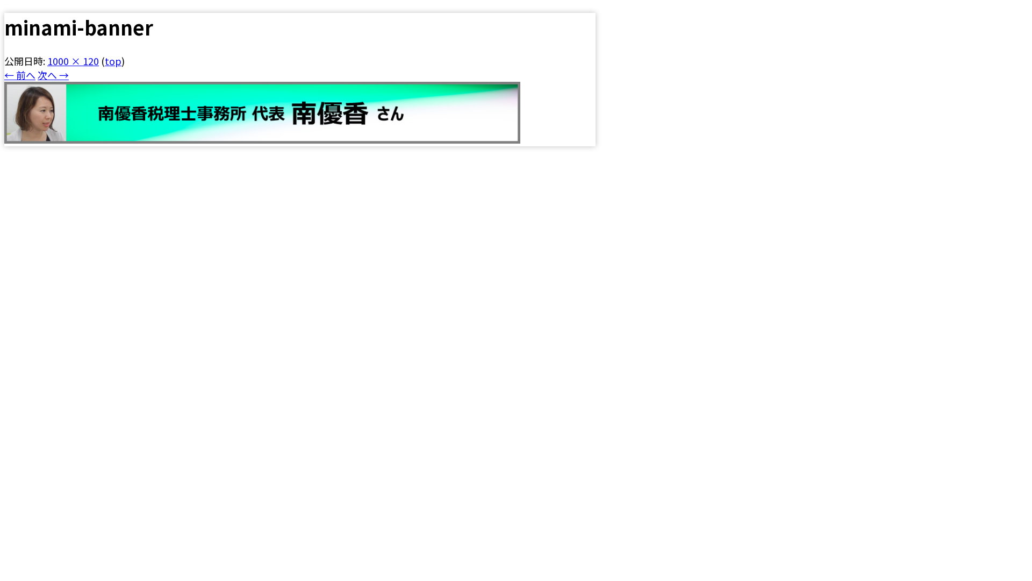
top (113, 61)
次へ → (53, 75)
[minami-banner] (262, 139)
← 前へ (19, 75)
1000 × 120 (73, 61)
